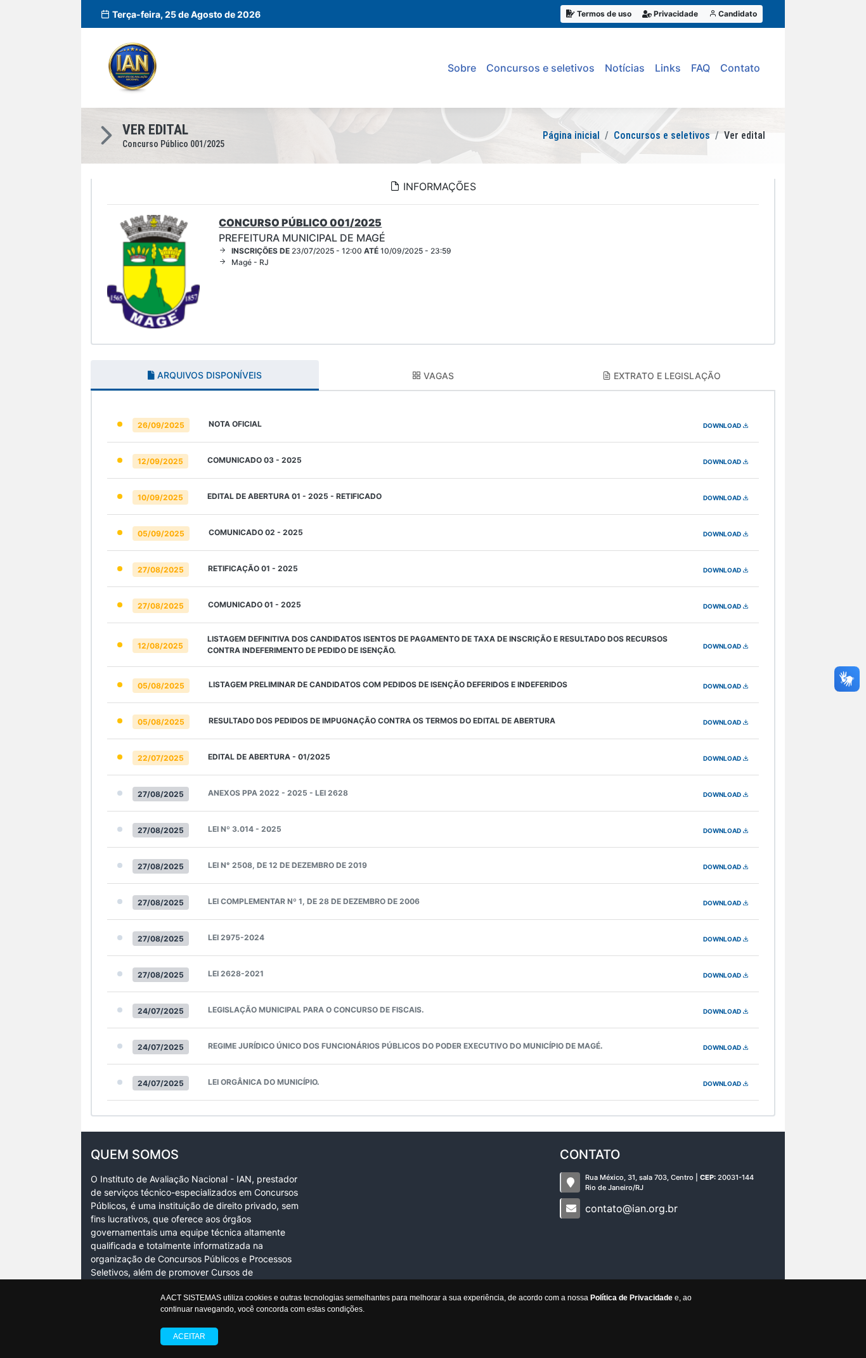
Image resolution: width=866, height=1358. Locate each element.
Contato (740, 67)
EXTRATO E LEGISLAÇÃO (666, 375)
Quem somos (135, 1154)
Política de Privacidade (631, 1297)
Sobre (462, 67)
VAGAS (437, 375)
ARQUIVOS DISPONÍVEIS (208, 375)
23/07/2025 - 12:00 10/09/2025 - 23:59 (341, 250)
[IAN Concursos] (132, 68)
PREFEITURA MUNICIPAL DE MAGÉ (302, 230)
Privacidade (675, 13)
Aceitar (189, 1336)
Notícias (625, 67)
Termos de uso (603, 13)
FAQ (700, 67)
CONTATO (590, 1154)
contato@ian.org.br (631, 1208)
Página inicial (571, 135)
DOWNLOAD (722, 425)
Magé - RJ (250, 262)
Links (668, 67)
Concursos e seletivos (540, 67)
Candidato (736, 13)
